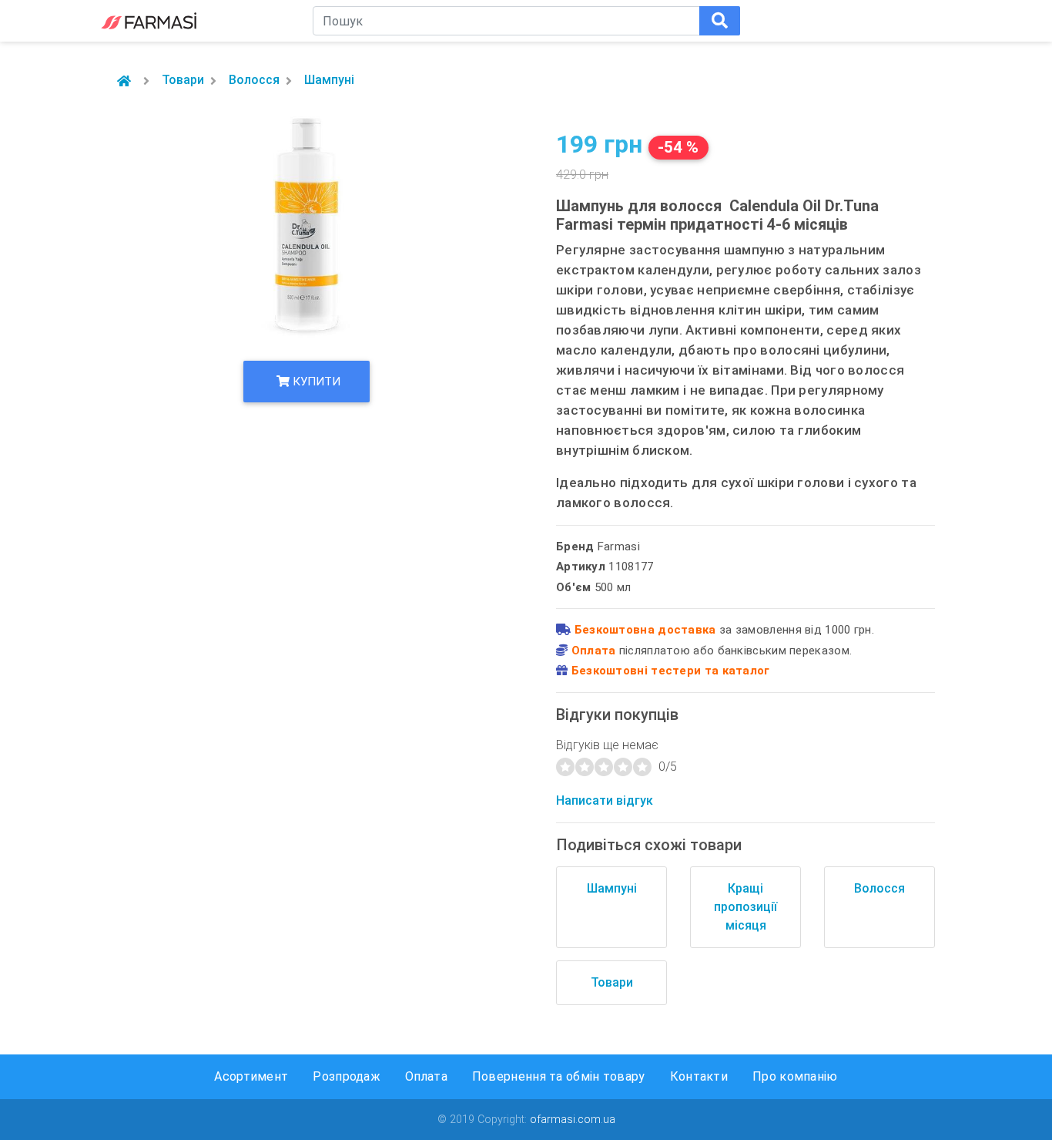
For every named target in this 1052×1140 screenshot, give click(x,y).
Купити (315, 381)
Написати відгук (604, 800)
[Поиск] (719, 20)
